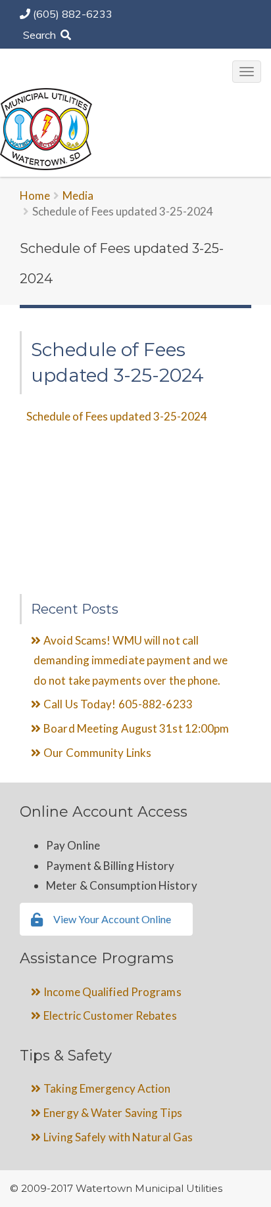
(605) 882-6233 (72, 13)
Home (35, 195)
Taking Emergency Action (106, 1088)
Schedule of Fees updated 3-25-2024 (116, 416)
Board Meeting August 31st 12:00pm (136, 728)
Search (41, 34)
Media (77, 195)
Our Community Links (97, 753)
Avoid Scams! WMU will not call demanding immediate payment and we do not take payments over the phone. (131, 660)
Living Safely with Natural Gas (118, 1137)
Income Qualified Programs (112, 992)
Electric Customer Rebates (110, 1015)
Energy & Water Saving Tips (112, 1113)
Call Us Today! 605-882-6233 (118, 704)
